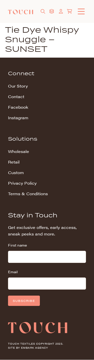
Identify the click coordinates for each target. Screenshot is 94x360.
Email (13, 271)
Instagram (18, 118)
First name (17, 245)
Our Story (18, 86)
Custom (16, 172)
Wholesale (18, 151)
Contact (16, 96)
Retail (14, 162)
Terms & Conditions (28, 193)
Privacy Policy (22, 183)
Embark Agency (34, 347)
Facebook (18, 107)
